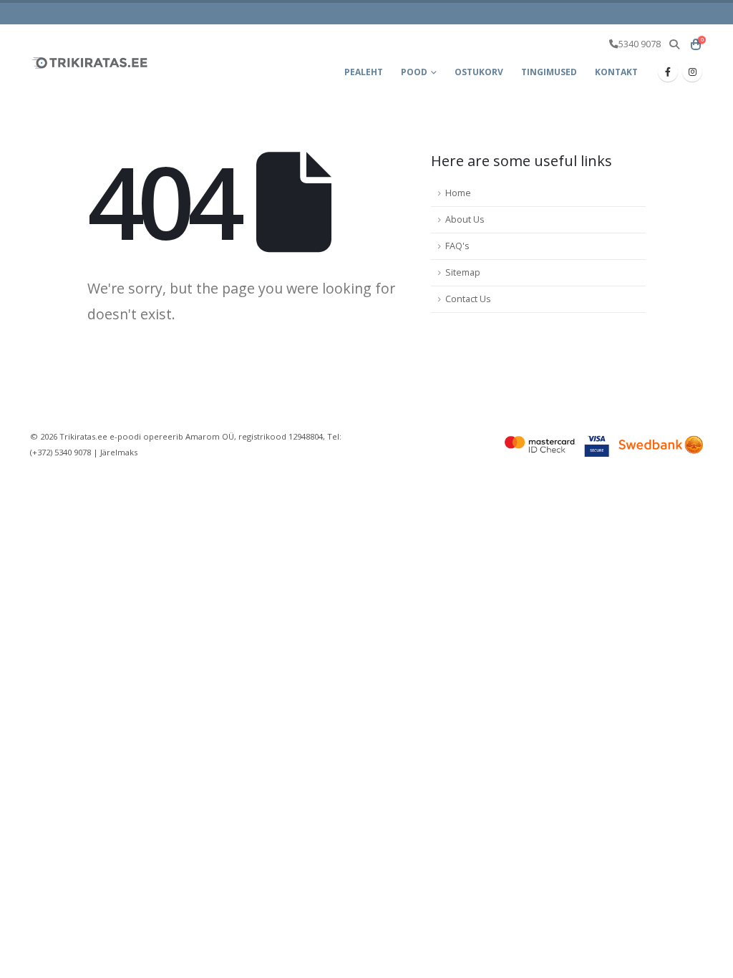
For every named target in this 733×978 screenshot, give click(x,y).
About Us (465, 219)
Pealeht (363, 72)
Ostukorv (479, 72)
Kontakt (616, 72)
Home (458, 193)
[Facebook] (668, 72)
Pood (414, 72)
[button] (674, 44)
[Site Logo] (91, 62)
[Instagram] (692, 72)
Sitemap (462, 272)
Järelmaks (118, 452)
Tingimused (549, 72)
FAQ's (457, 246)
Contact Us (468, 299)
